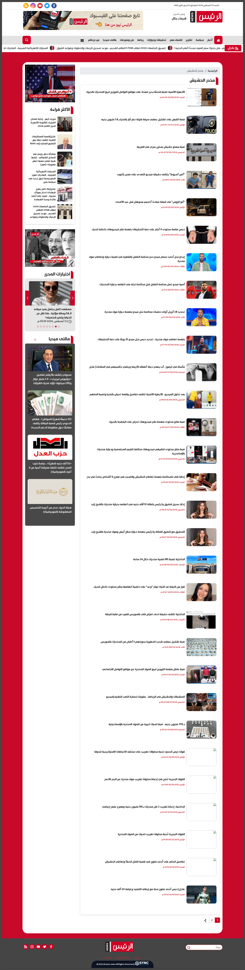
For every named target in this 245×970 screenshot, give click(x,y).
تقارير (189, 40)
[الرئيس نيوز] (205, 17)
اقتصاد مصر (176, 40)
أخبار (209, 40)
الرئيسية (212, 71)
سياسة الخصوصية (123, 958)
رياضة (140, 40)
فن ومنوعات (127, 40)
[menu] (82, 40)
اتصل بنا (107, 958)
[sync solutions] (141, 964)
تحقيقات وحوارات (156, 40)
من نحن (137, 958)
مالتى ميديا (109, 40)
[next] (205, 920)
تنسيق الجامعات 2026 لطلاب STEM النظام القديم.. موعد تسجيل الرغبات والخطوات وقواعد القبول (139, 48)
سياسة (200, 40)
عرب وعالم (94, 40)
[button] (59, 326)
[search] (26, 40)
